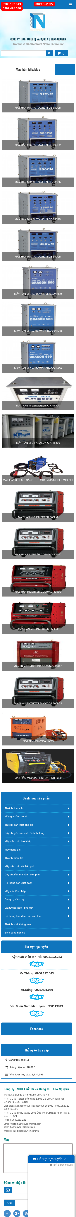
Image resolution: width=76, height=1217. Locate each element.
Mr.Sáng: (27, 990)
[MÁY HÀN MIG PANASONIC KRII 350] (38, 430)
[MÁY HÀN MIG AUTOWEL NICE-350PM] (38, 207)
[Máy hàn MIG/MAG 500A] (38, 728)
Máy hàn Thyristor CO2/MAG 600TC (38, 666)
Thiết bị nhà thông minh (18, 924)
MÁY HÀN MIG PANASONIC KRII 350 (38, 442)
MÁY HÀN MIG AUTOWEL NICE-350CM (38, 256)
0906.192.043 (12, 4)
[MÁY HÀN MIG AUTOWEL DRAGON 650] (38, 355)
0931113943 (55, 1006)
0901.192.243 (52, 957)
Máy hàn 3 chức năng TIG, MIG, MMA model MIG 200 (38, 480)
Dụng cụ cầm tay (14, 899)
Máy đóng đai (12, 849)
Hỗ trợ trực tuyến (49, 1159)
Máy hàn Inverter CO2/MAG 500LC (38, 554)
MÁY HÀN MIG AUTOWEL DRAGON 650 (38, 368)
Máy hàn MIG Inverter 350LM (38, 628)
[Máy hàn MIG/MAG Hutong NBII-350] (38, 765)
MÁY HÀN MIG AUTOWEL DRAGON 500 (38, 331)
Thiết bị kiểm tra (14, 857)
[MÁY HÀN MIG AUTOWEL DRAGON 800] (38, 281)
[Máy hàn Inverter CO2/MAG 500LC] (38, 542)
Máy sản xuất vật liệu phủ (19, 866)
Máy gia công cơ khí (16, 816)
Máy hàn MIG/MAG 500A (38, 740)
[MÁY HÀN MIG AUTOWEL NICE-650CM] (38, 95)
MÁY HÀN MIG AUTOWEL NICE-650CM (38, 107)
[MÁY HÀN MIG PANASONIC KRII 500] (38, 393)
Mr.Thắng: (27, 973)
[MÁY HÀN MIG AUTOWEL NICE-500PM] (38, 132)
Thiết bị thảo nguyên (62, 1165)
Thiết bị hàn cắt (14, 808)
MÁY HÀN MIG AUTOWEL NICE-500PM (38, 144)
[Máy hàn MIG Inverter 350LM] (38, 616)
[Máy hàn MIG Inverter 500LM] (38, 504)
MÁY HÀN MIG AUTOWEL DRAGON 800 (38, 293)
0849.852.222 (44, 4)
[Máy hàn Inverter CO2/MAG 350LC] (38, 579)
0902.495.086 (12, 8)
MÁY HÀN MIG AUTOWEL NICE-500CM (38, 182)
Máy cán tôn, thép (15, 891)
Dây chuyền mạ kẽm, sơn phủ (22, 874)
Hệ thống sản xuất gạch (18, 882)
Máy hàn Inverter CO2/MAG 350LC (38, 591)
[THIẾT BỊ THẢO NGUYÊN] (38, 21)
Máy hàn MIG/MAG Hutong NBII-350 (38, 777)
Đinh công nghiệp (15, 932)
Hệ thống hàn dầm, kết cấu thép (23, 916)
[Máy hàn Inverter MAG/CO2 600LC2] (38, 691)
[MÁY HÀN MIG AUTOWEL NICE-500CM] (38, 169)
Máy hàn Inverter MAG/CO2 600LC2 (38, 703)
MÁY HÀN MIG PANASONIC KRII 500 (38, 405)
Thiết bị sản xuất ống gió (19, 824)
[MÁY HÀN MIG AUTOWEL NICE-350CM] (38, 244)
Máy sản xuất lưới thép (18, 841)
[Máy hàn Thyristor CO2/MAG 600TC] (38, 653)
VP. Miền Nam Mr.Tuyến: (28, 1006)
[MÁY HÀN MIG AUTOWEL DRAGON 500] (38, 318)
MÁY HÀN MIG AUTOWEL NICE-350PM (38, 219)
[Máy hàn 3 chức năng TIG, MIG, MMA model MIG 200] (38, 467)
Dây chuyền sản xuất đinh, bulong (24, 833)
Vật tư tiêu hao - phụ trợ (19, 907)
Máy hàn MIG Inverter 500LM (38, 517)
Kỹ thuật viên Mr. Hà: (27, 957)
